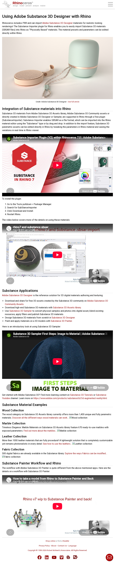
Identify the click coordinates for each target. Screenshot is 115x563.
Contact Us (62, 546)
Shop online (50, 541)
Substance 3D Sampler (20, 311)
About (53, 546)
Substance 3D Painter (61, 321)
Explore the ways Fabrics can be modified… (86, 453)
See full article (73, 102)
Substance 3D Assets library (67, 307)
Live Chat (109, 557)
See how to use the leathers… (57, 443)
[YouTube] (54, 557)
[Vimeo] (61, 557)
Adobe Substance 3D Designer (57, 23)
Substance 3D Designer (63, 317)
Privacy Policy (44, 546)
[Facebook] (39, 557)
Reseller (66, 541)
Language (72, 546)
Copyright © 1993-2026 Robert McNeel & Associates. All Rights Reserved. (57, 550)
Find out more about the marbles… (40, 430)
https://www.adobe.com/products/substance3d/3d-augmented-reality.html (70, 398)
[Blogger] (68, 557)
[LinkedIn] (46, 557)
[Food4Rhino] (75, 557)
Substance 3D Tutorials (81, 395)
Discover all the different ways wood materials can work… (40, 417)
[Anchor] (72, 108)
